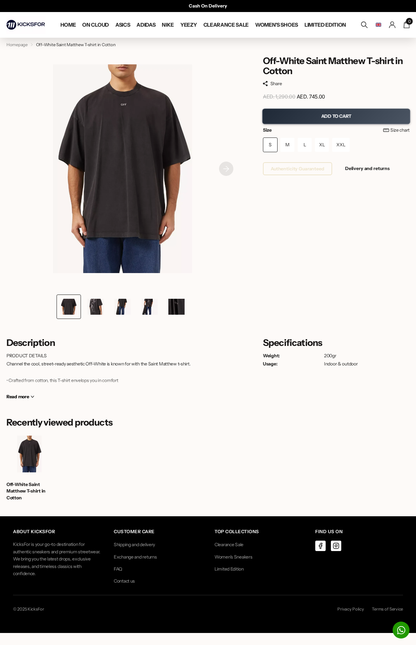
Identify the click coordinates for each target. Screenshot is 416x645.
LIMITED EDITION (325, 24)
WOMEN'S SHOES (276, 24)
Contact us (124, 581)
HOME (68, 24)
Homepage (17, 44)
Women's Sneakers (233, 557)
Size (336, 130)
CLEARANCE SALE (226, 24)
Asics (122, 24)
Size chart (400, 130)
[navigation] (69, 307)
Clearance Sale (228, 544)
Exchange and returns (135, 557)
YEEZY (188, 24)
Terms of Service (387, 609)
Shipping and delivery (134, 544)
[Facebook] (320, 546)
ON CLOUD (95, 24)
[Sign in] (392, 25)
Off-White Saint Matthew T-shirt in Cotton (26, 491)
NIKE (168, 24)
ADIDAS (145, 24)
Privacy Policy (350, 609)
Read (17, 397)
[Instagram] (336, 546)
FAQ (118, 569)
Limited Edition (229, 569)
